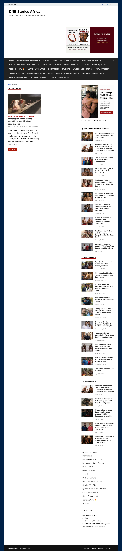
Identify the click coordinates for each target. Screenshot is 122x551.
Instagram (101, 548)
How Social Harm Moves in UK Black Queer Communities (104, 160)
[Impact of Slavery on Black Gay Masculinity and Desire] (87, 298)
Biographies (53, 69)
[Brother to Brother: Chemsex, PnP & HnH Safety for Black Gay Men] (87, 322)
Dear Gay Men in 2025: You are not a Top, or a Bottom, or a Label (103, 264)
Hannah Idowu (22, 126)
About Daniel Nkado (61, 78)
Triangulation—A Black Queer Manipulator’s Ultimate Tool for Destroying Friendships (103, 413)
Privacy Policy (102, 69)
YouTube (108, 548)
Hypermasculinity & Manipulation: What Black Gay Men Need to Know (104, 335)
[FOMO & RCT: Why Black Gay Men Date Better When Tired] (87, 169)
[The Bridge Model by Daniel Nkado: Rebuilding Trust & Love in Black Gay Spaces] (87, 180)
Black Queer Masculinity (49, 65)
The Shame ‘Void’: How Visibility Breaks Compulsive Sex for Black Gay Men (104, 234)
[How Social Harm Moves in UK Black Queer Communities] (87, 158)
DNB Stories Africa (24, 11)
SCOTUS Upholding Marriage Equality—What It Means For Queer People (104, 287)
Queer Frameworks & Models (22, 65)
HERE (90, 120)
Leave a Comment (33, 126)
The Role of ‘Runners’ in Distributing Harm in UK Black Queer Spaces (104, 401)
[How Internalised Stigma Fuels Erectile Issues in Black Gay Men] (87, 358)
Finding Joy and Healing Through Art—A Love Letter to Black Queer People (103, 312)
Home (11, 60)
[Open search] (113, 60)
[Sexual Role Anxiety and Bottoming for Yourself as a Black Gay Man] (87, 193)
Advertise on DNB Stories (67, 73)
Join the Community (40, 78)
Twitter (94, 548)
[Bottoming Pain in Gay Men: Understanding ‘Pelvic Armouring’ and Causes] (87, 345)
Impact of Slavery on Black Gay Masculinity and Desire (104, 299)
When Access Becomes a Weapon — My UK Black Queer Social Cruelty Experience (104, 426)
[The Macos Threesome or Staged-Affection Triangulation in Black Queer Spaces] (87, 437)
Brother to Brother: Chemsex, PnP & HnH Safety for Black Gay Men (104, 324)
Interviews (86, 474)
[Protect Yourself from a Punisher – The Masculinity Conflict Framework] (87, 218)
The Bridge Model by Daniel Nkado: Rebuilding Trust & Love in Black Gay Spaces (104, 183)
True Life (66, 69)
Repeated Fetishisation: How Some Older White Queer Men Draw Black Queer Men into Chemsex (104, 147)
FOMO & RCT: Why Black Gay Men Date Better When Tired (104, 171)
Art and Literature (36, 69)
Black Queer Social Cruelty (76, 65)
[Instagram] (108, 4)
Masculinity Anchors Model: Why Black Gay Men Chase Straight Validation (103, 207)
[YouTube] (110, 4)
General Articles (13, 116)
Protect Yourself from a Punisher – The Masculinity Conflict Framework (103, 221)
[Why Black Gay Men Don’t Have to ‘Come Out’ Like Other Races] (87, 133)
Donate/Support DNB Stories (40, 73)
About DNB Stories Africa (28, 60)
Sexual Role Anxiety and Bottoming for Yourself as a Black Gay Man (104, 195)
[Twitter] (105, 4)
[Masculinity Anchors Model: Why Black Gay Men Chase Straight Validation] (87, 205)
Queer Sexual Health (91, 60)
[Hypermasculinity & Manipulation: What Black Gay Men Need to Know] (87, 333)
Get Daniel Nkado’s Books (93, 73)
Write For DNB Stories (82, 69)
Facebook (86, 548)
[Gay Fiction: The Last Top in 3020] (87, 369)
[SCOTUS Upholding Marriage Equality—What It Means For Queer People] (87, 285)
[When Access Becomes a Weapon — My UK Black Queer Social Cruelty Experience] (87, 423)
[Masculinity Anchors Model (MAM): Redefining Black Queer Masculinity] (87, 244)
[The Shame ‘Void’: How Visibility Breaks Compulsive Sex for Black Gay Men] (87, 231)
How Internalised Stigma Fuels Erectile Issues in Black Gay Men (104, 360)
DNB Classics (87, 467)
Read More (11, 149)
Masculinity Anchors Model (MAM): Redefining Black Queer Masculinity (104, 246)
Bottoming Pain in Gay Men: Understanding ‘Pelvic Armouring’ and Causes (103, 347)
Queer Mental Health (69, 60)
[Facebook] (102, 4)
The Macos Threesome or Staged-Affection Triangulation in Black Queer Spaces (104, 439)
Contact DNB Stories (18, 78)
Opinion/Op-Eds (99, 65)
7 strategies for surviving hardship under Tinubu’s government (20, 121)
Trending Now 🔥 (16, 69)
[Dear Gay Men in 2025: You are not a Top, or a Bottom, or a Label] (87, 262)
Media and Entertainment (26, 116)
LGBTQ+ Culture (50, 60)
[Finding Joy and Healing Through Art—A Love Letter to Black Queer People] (87, 309)
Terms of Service (16, 73)
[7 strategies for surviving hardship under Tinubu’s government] (24, 104)
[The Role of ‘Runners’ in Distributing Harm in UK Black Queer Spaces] (87, 399)
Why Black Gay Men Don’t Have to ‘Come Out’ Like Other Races (104, 135)
